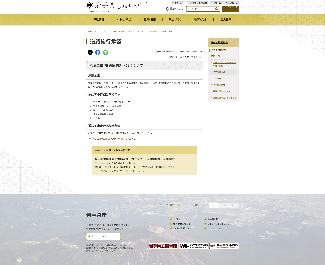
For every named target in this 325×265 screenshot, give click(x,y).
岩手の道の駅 (219, 85)
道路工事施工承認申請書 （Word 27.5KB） (114, 139)
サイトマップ (179, 3)
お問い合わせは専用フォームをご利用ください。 (122, 171)
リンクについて (215, 228)
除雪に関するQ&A (221, 91)
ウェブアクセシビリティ (218, 224)
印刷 (172, 57)
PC (214, 205)
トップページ (104, 31)
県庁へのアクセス (100, 236)
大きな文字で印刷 (189, 57)
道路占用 (217, 78)
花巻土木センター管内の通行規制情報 (224, 64)
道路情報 (153, 31)
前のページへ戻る (165, 205)
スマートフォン (228, 205)
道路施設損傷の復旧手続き (224, 98)
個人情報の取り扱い (183, 224)
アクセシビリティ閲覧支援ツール (225, 3)
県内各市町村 (214, 219)
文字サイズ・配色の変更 (198, 3)
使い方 (227, 11)
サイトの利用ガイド (182, 228)
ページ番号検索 (231, 7)
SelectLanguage (175, 9)
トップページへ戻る (190, 205)
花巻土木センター (138, 31)
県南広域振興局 (119, 31)
